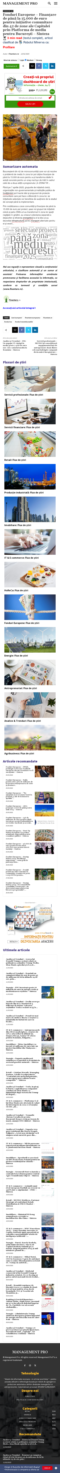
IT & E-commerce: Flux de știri (21, 557)
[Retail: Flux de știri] (30, 444)
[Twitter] (45, 66)
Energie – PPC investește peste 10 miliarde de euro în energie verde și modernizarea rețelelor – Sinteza (22, 989)
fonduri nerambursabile (24, 322)
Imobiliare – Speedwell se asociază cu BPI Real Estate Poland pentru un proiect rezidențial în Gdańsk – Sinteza (23, 1161)
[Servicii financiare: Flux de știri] (30, 411)
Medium (30, 60)
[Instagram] (30, 1365)
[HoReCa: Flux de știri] (30, 574)
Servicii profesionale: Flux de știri (23, 394)
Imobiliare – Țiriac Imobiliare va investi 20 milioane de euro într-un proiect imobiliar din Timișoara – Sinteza (22, 1047)
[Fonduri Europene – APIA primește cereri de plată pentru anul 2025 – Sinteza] (44, 810)
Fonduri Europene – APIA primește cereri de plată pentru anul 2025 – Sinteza (19, 808)
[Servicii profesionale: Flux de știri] (30, 379)
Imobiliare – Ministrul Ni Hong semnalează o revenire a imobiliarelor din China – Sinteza (21, 1216)
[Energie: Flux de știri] (30, 640)
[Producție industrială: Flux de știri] (30, 477)
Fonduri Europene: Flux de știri (21, 623)
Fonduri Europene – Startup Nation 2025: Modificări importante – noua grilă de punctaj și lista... (17, 859)
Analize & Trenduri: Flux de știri (22, 720)
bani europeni (16, 318)
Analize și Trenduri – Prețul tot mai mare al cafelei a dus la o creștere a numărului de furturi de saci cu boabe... (22, 1019)
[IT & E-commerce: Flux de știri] (30, 542)
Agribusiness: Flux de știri (19, 753)
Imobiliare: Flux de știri (17, 525)
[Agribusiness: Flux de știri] (30, 737)
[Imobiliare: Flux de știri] (30, 509)
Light (22, 60)
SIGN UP (47, 1468)
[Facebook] (39, 66)
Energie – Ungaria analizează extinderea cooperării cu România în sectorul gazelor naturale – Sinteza (23, 1060)
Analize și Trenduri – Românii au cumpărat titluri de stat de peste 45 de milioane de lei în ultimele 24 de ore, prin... (22, 976)
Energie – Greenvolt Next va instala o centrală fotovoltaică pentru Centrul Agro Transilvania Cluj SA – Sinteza (23, 1174)
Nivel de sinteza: (10, 60)
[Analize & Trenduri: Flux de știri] (30, 705)
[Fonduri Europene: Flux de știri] (30, 607)
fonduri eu (8, 322)
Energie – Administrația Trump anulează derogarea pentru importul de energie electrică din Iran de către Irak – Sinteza (23, 1317)
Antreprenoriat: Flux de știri (20, 688)
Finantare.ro (13, 54)
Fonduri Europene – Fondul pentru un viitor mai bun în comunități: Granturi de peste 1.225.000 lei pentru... (18, 872)
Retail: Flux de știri (15, 460)
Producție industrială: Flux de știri (24, 492)
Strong (39, 60)
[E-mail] (32, 66)
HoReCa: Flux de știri (16, 590)
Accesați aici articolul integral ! (19, 307)
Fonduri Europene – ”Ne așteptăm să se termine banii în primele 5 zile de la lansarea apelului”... (19, 795)
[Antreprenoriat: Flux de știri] (30, 672)
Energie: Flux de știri (16, 655)
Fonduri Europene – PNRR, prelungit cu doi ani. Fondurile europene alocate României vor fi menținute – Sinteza (19, 769)
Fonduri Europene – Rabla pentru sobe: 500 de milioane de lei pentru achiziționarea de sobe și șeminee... (19, 782)
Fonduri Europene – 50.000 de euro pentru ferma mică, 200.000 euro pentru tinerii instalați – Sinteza (19, 846)
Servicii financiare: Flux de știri (22, 427)
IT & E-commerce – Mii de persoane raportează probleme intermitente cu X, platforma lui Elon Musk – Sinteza (23, 1145)
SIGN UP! (30, 104)
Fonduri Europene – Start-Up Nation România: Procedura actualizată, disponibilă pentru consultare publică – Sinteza (18, 833)
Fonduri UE (8, 11)
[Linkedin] (52, 66)
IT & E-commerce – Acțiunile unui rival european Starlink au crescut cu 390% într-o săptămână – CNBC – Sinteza (23, 1189)
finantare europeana (32, 318)
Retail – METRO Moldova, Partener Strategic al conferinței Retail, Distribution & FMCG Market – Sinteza (22, 1203)
